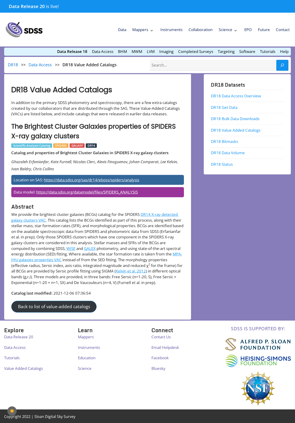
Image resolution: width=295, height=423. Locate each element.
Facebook (160, 357)
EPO (248, 29)
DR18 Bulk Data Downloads (235, 118)
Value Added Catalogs (23, 368)
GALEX (90, 248)
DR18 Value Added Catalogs (235, 130)
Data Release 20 (27, 6)
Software (247, 51)
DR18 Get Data (224, 107)
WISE (70, 248)
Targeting (226, 51)
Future (264, 29)
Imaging (166, 51)
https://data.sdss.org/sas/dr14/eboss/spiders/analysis (91, 180)
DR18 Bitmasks (224, 141)
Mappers (140, 29)
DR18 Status (222, 164)
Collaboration (200, 29)
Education (86, 357)
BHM (122, 51)
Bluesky (158, 368)
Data (122, 29)
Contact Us (161, 336)
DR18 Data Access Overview (236, 96)
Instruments (171, 29)
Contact (283, 29)
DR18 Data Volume (228, 152)
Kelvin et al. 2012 (131, 271)
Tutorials (267, 51)
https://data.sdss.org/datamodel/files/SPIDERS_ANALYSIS (87, 192)
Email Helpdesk (165, 347)
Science (225, 29)
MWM (137, 51)
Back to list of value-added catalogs (54, 306)
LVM (151, 51)
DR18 (13, 64)
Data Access (102, 51)
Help (284, 51)
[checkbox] (12, 411)
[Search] (282, 65)
